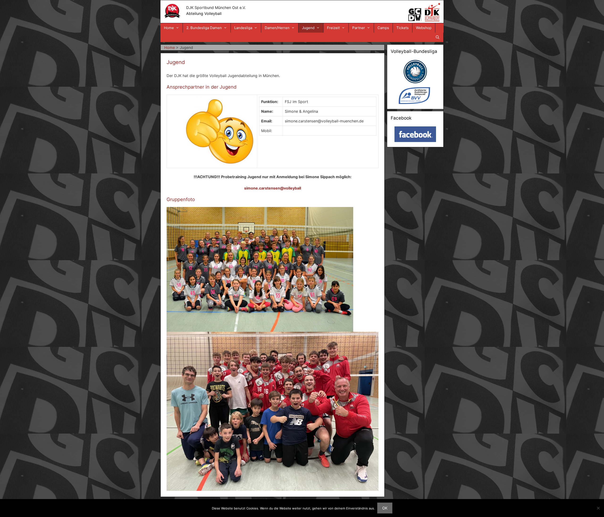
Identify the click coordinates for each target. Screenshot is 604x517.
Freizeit (333, 28)
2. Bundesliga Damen (204, 28)
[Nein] (598, 508)
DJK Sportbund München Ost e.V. (216, 7)
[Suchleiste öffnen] (437, 37)
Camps (383, 28)
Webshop (424, 28)
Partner (358, 28)
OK (384, 508)
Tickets (402, 28)
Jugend (308, 28)
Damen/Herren (277, 28)
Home (169, 28)
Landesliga (243, 28)
